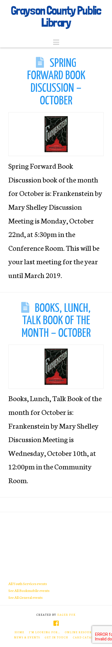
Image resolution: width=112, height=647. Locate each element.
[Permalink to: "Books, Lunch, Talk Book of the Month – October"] (56, 366)
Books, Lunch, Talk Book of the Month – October (56, 321)
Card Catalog (85, 637)
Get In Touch (56, 637)
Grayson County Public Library (56, 16)
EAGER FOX (66, 614)
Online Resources (81, 632)
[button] (56, 42)
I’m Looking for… (44, 632)
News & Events (27, 637)
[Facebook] (56, 623)
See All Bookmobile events (28, 590)
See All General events (25, 597)
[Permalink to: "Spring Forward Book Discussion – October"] (56, 134)
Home (19, 632)
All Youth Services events (27, 583)
